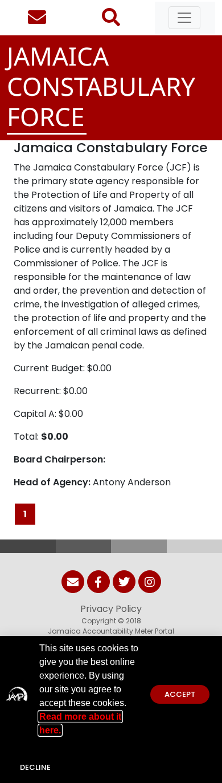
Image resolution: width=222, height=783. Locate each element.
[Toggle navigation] (184, 17)
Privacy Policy (111, 608)
